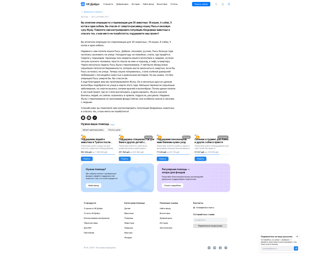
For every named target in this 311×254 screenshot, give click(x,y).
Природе (128, 228)
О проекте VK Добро (93, 208)
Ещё (112, 124)
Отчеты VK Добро (92, 213)
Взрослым (129, 213)
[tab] (93, 130)
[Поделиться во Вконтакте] (83, 118)
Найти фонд (165, 208)
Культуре (128, 233)
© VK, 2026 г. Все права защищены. (100, 248)
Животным (129, 223)
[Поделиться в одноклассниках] (89, 118)
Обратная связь (91, 223)
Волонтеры (165, 213)
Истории (164, 223)
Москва (84, 17)
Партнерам (89, 233)
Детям (127, 208)
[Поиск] (216, 4)
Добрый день (166, 218)
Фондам (128, 238)
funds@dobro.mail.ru (205, 208)
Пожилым (128, 218)
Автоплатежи (166, 228)
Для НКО (87, 228)
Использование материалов (96, 218)
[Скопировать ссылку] (95, 118)
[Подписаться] (296, 248)
